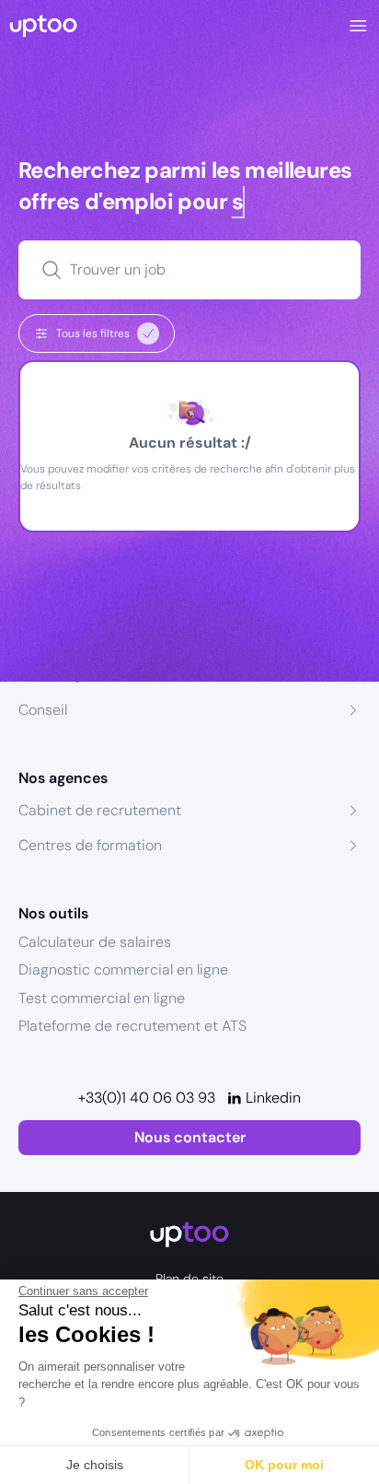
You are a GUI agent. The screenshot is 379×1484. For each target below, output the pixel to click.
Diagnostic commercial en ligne (123, 969)
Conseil (42, 709)
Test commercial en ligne (101, 998)
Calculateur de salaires (94, 942)
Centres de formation (90, 845)
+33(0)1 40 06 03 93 (146, 1097)
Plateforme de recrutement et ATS (132, 1025)
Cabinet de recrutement (99, 810)
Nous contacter (190, 1137)
